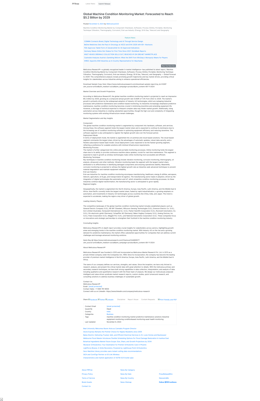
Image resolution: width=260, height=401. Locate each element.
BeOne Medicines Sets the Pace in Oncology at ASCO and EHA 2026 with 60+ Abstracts (118, 45)
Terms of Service (88, 378)
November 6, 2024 (96, 24)
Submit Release (104, 4)
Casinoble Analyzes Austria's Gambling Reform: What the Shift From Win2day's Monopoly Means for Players (126, 58)
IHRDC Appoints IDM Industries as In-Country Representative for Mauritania (113, 61)
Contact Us (86, 386)
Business (110, 314)
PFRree (75, 4)
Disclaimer (121, 299)
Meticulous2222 (113, 24)
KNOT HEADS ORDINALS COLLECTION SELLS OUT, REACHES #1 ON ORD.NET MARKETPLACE (120, 54)
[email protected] (95, 286)
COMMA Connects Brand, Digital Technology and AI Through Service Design (113, 41)
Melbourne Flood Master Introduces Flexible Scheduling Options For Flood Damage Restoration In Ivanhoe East (126, 338)
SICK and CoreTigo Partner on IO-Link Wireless (101, 354)
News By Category (127, 370)
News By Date (125, 374)
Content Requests (148, 299)
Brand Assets (87, 382)
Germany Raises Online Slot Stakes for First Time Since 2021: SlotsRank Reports (115, 51)
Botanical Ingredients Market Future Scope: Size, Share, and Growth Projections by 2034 (117, 341)
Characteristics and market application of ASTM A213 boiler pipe (108, 358)
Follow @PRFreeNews (168, 382)
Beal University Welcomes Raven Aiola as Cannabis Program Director (109, 328)
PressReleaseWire (165, 374)
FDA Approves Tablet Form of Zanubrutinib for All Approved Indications (111, 48)
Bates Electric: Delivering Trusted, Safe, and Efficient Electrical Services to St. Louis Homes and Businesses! (124, 335)
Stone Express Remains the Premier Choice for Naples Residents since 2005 (112, 332)
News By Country (127, 378)
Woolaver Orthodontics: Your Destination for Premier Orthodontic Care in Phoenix (114, 345)
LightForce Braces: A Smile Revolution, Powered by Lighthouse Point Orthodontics (115, 348)
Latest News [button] (90, 4)
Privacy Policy (87, 374)
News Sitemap (126, 382)
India (108, 312)
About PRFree (87, 370)
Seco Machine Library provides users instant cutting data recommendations (112, 351)
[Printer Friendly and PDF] (167, 299)
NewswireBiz (164, 378)
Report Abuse (133, 299)
